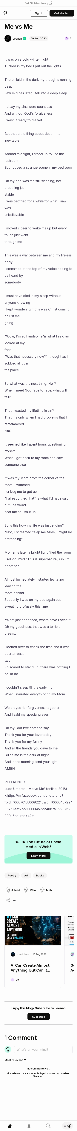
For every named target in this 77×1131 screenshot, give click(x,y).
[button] (38, 3)
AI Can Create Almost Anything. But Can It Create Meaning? (30, 968)
